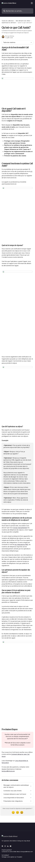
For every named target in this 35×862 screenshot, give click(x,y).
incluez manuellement (20, 528)
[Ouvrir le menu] (31, 3)
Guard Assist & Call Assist (9, 22)
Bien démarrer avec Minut (23, 21)
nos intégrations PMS (21, 544)
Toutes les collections (8, 21)
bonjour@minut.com (8, 771)
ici (31, 171)
